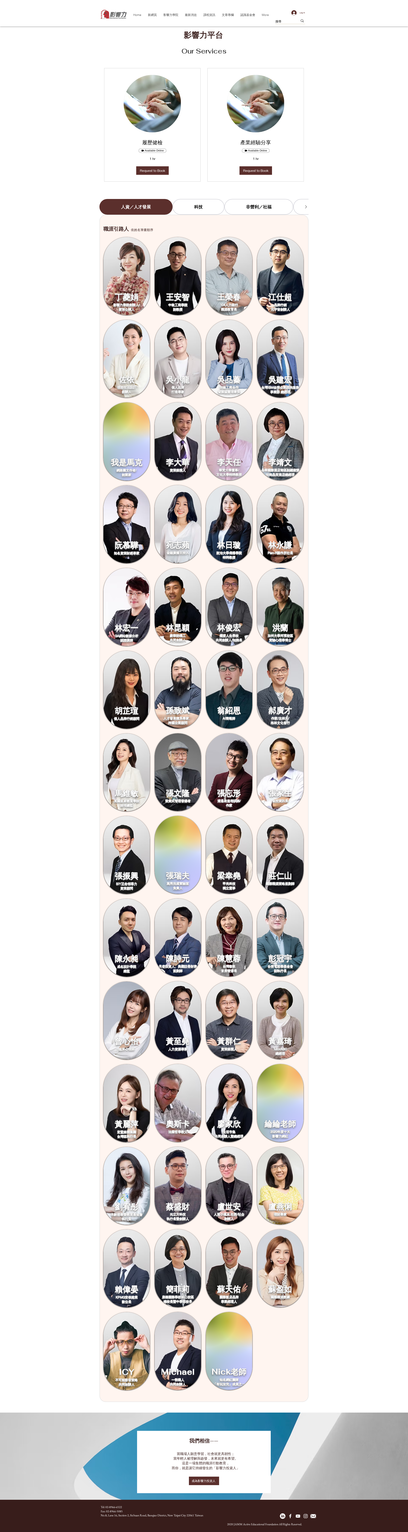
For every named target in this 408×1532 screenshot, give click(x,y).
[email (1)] (313, 1516)
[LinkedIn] (282, 1516)
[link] (152, 142)
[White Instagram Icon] (305, 1516)
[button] (152, 170)
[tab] (136, 207)
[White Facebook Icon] (290, 1516)
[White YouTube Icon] (298, 1516)
